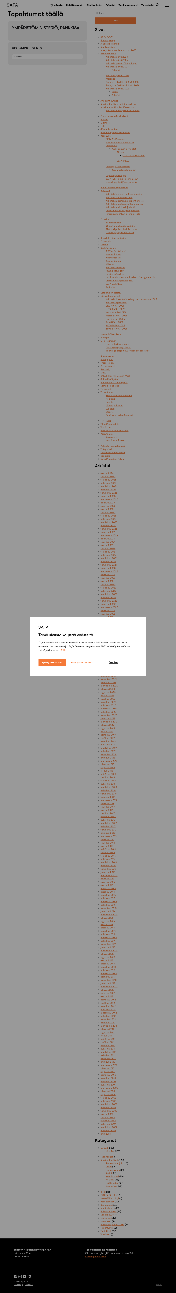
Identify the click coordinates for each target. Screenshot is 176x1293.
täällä (62, 650)
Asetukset (113, 662)
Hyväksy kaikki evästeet (52, 662)
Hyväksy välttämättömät (82, 662)
